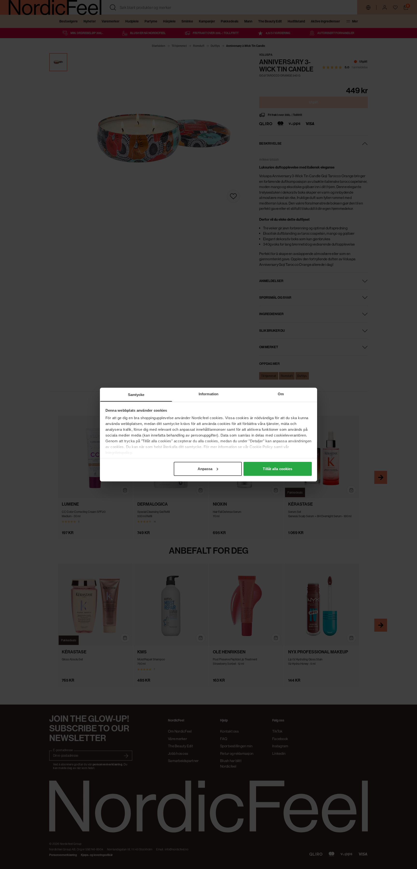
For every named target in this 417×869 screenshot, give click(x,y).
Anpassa (205, 468)
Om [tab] (281, 394)
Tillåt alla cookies (277, 468)
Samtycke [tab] (136, 394)
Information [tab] (208, 394)
